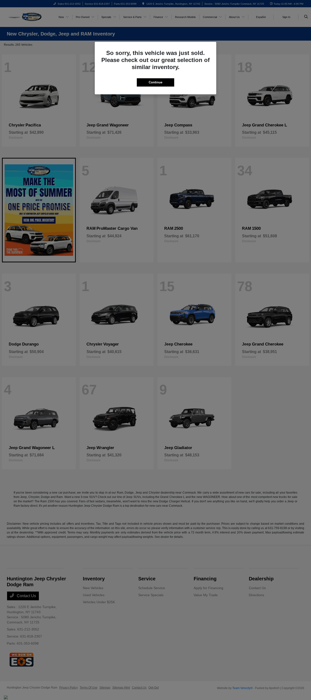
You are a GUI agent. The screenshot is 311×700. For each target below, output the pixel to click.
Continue (155, 82)
